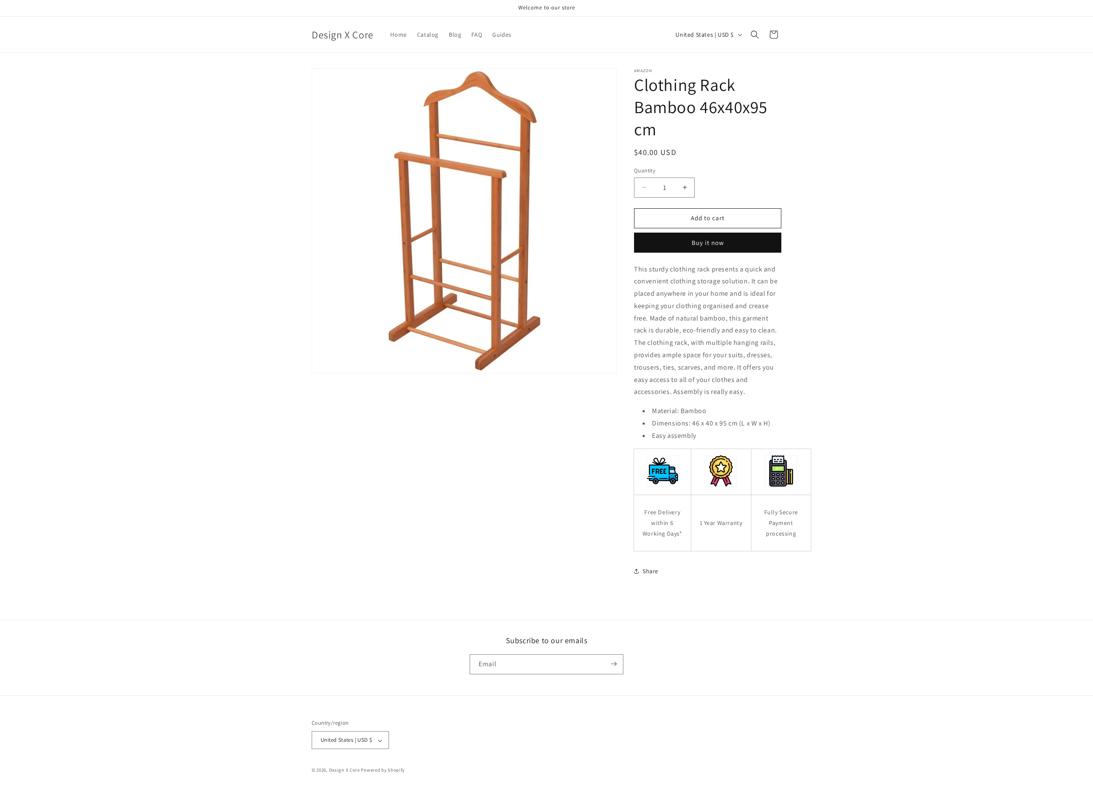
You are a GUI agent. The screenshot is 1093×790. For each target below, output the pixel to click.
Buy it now (708, 243)
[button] (754, 34)
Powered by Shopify (383, 770)
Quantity (644, 170)
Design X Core (344, 770)
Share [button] (650, 571)
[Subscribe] (613, 664)
